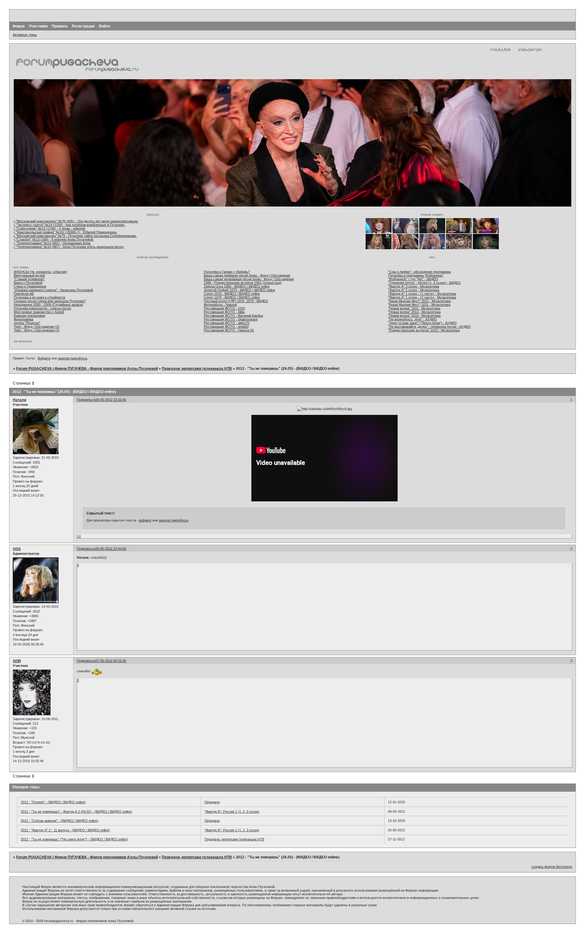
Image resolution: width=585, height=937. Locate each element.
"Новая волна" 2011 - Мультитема (414, 308)
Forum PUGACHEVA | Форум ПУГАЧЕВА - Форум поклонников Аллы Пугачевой (87, 368)
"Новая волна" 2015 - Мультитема (414, 315)
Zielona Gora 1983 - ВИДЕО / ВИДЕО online (237, 286)
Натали (19, 400)
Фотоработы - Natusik (220, 304)
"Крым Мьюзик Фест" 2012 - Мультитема (419, 301)
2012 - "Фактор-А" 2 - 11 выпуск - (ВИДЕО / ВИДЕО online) (65, 830)
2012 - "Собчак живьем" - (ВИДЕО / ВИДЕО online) (59, 820)
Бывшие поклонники (29, 315)
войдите (145, 520)
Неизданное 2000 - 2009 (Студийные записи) (48, 304)
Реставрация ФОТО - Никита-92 (229, 330)
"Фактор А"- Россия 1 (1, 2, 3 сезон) (231, 811)
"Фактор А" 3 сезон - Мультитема (413, 286)
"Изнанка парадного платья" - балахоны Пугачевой (53, 290)
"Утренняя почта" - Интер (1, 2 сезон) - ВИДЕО (424, 283)
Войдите (44, 358)
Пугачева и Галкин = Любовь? (227, 272)
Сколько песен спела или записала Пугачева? (50, 301)
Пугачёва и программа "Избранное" (416, 275)
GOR (17, 661)
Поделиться (86, 399)
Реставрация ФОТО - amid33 (226, 326)
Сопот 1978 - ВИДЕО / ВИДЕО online (232, 293)
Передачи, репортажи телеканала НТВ (197, 368)
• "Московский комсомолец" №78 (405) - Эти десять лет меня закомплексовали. (76, 221)
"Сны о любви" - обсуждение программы (419, 272)
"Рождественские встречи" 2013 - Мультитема (424, 330)
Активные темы (25, 35)
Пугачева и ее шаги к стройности (39, 297)
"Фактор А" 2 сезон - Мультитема (413, 290)
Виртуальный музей (29, 275)
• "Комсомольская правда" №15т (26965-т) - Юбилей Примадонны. (65, 232)
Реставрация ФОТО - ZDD (224, 308)
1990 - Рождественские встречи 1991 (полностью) (243, 283)
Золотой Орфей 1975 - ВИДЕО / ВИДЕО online (239, 290)
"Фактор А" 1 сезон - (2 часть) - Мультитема (422, 297)
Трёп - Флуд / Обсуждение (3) (36, 330)
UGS (17, 549)
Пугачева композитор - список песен (42, 308)
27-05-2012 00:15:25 (110, 661)
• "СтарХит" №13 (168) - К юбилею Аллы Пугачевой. (54, 239)
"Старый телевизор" (29, 279)
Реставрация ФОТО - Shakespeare (231, 319)
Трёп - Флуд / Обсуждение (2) (36, 326)
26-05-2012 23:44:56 (110, 548)
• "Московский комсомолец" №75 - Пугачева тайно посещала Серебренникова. (75, 236)
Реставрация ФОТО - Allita (224, 312)
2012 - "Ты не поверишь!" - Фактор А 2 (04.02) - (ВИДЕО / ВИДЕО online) (76, 811)
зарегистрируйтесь (72, 358)
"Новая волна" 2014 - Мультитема (414, 312)
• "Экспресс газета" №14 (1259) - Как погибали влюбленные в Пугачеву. (69, 225)
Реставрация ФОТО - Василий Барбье (233, 315)
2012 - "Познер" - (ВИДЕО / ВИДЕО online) (53, 802)
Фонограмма (23, 319)
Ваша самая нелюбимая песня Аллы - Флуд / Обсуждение (249, 279)
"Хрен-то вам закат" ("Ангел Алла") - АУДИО (422, 323)
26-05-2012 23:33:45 (110, 399)
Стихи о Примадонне (30, 286)
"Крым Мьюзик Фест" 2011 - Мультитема (419, 304)
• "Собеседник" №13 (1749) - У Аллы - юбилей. (50, 228)
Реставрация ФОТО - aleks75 (227, 323)
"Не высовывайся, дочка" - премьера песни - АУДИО (429, 326)
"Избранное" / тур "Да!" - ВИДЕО (413, 279)
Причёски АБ (24, 293)
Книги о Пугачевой (28, 283)
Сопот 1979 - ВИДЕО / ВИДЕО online (232, 297)
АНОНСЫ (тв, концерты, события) (40, 272)
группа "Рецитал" (27, 323)
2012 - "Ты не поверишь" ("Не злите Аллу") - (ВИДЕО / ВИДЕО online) (74, 839)
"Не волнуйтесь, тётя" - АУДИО (412, 319)
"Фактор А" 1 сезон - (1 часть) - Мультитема (422, 293)
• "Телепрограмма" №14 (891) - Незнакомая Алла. (52, 243)
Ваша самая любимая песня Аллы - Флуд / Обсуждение (247, 275)
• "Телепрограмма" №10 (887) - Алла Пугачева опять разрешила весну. (69, 247)
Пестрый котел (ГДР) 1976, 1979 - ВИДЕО (236, 301)
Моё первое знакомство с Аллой (39, 312)
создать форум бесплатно (551, 866)
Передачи (212, 802)
